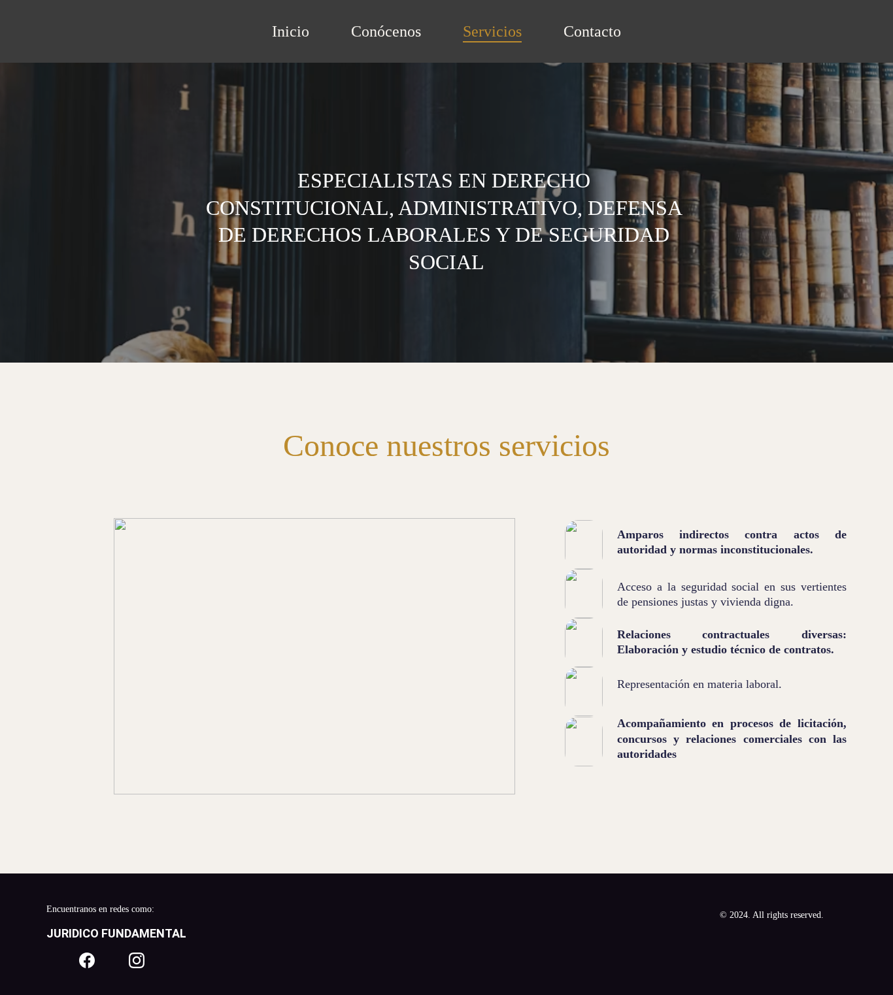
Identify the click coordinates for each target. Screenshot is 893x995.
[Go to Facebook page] (87, 960)
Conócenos (386, 31)
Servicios (492, 31)
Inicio (290, 31)
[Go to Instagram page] (136, 960)
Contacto (592, 31)
